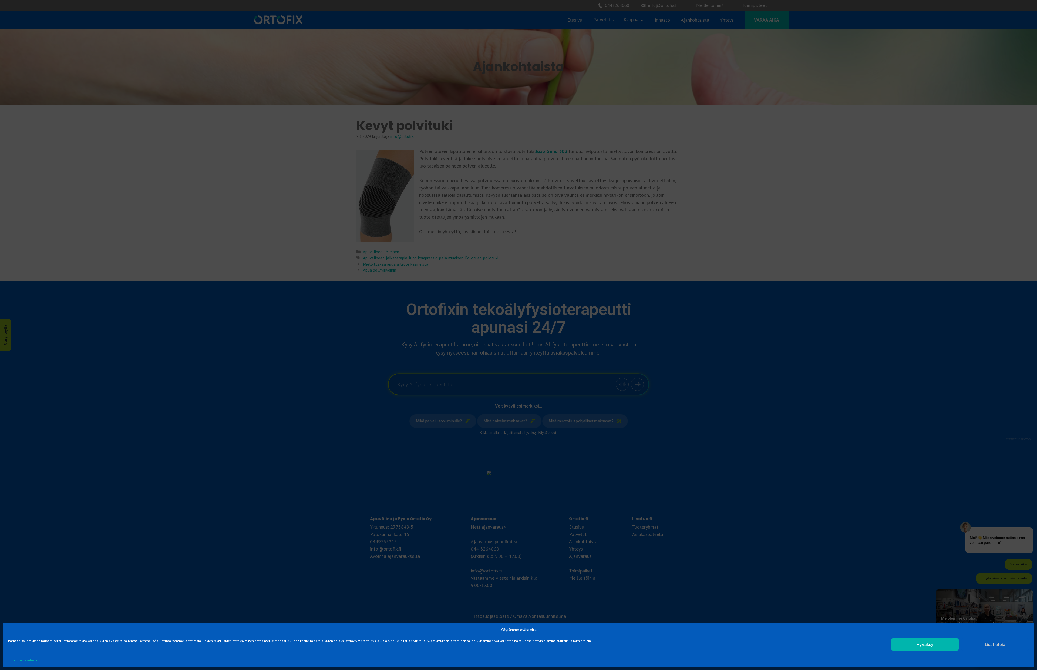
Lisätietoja (995, 644)
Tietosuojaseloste (24, 660)
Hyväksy (925, 644)
